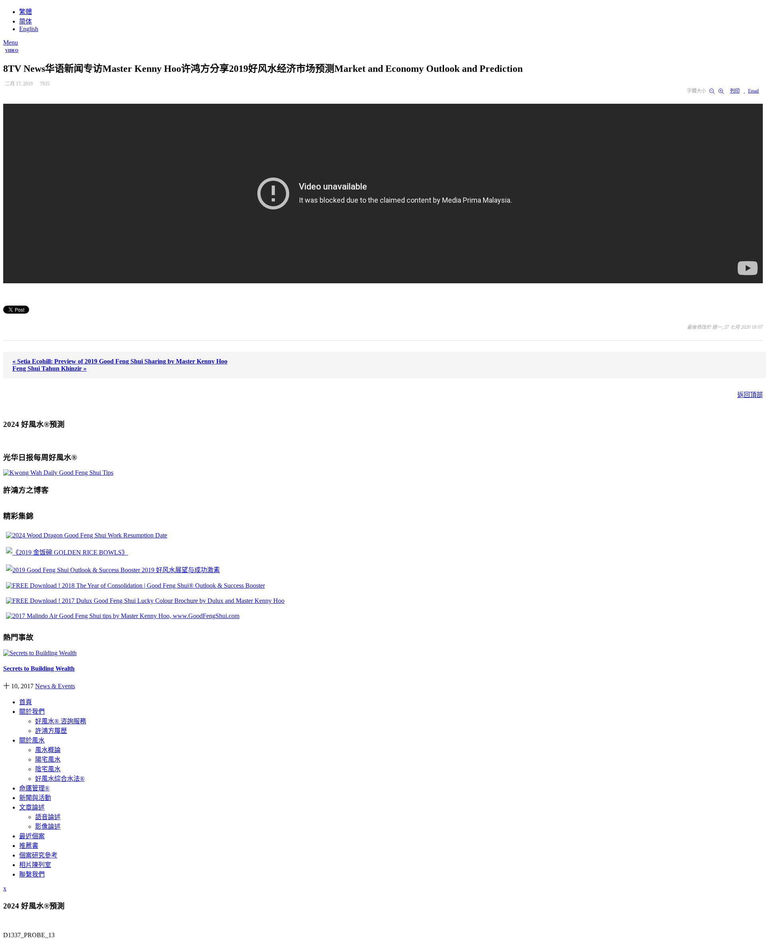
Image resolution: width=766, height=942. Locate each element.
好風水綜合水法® (60, 778)
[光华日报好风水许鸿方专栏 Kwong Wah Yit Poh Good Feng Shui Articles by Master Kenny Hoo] (58, 472)
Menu (10, 42)
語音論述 (48, 817)
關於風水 (32, 740)
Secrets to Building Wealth (39, 668)
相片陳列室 (35, 864)
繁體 (25, 11)
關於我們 (32, 711)
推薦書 (28, 845)
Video (11, 50)
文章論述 (32, 807)
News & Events (55, 686)
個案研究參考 (38, 855)
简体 (25, 21)
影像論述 (48, 826)
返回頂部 (750, 394)
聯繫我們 (32, 874)
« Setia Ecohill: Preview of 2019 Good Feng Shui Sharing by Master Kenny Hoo (119, 361)
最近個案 (32, 836)
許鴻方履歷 (51, 730)
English (28, 29)
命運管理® (34, 788)
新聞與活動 (35, 797)
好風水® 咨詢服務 (60, 721)
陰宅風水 (48, 769)
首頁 (25, 702)
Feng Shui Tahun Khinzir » (49, 368)
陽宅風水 (48, 759)
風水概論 (48, 749)
